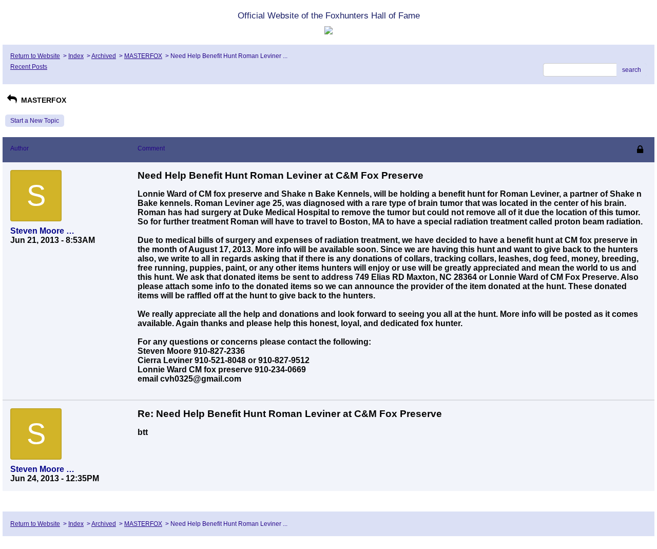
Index (76, 56)
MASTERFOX (143, 56)
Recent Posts (28, 66)
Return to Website (35, 56)
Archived (103, 56)
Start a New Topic (34, 120)
